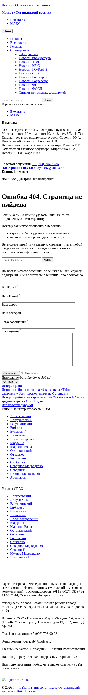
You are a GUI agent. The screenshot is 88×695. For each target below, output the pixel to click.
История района (13, 386)
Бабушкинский (21, 424)
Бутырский (18, 431)
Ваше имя (10, 287)
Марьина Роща (21, 447)
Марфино (17, 443)
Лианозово (18, 435)
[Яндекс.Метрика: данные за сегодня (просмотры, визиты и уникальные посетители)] (15, 680)
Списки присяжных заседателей (42, 92)
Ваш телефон (11, 313)
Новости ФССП (30, 88)
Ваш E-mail (11, 296)
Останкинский (21, 450)
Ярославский (19, 477)
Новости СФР (29, 73)
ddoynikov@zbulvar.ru (49, 168)
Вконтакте (17, 20)
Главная (16, 39)
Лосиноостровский (24, 439)
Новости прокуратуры (35, 58)
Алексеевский (20, 416)
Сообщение (11, 331)
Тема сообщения (15, 322)
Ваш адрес (9, 304)
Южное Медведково (25, 473)
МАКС (15, 23)
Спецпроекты (20, 50)
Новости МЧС (29, 65)
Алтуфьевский (21, 420)
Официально (28, 54)
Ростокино (18, 458)
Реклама (16, 46)
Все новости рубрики (17, 405)
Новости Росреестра (33, 81)
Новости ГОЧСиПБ (33, 69)
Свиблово (17, 462)
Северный (17, 470)
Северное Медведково (26, 466)
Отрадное (17, 454)
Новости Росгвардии (34, 77)
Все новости (19, 42)
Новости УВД (29, 62)
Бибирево (17, 427)
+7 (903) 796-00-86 (30, 166)
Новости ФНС (29, 85)
